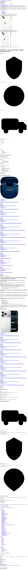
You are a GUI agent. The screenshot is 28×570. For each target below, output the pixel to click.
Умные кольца (3, 528)
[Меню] (4, 566)
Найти (12, 4)
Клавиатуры (3, 520)
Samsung (19, 5)
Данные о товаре (3, 153)
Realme (21, 5)
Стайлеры (3, 525)
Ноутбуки (13, 5)
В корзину (2, 254)
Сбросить (2, 559)
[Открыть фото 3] (8, 30)
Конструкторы (3, 521)
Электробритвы (4, 534)
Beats (2, 542)
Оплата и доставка (12, 565)
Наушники (10, 5)
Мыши (2, 522)
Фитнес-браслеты (4, 530)
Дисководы (3, 516)
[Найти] (10, 4)
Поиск (2, 4)
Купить (4, 502)
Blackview (3, 543)
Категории (2, 561)
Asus (2, 541)
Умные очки (3, 529)
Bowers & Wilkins (4, 544)
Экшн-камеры (3, 533)
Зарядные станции (4, 517)
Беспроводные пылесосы (5, 513)
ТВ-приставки (3, 526)
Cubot (2, 545)
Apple (17, 5)
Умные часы (5, 5)
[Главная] (0, 566)
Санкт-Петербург (2, 564)
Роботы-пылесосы (4, 523)
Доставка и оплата (5, 0)
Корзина (19, 565)
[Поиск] (3, 566)
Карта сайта (3, 550)
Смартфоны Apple (4, 12)
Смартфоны (1, 5)
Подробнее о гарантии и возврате (4, 466)
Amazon (3, 540)
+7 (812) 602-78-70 (2, 506)
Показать (4, 559)
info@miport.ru (7, 506)
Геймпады (3, 515)
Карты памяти (3, 519)
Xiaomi (16, 5)
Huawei (23, 5)
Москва (6, 564)
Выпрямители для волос (5, 514)
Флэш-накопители (4, 531)
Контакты (1, 0)
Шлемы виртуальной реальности (6, 532)
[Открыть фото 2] (6, 22)
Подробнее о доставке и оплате (4, 434)
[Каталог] (2, 566)
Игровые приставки (4, 518)
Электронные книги (4, 535)
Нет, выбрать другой (4, 568)
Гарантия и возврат (10, 0)
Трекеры (3, 527)
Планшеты (8, 5)
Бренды (3, 551)
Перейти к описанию (9, 155)
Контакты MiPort (2, 499)
